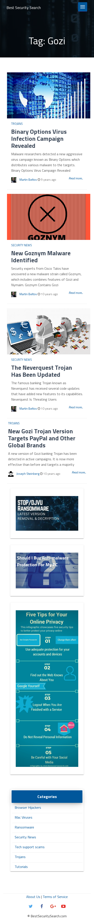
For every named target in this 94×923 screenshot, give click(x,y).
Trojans (17, 123)
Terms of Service (55, 896)
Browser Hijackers (28, 807)
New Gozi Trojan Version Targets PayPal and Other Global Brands (41, 438)
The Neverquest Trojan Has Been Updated (41, 371)
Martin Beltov (28, 179)
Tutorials (21, 866)
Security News (21, 245)
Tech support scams (30, 847)
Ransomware (24, 827)
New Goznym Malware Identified (41, 256)
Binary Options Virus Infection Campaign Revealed (39, 138)
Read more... (76, 178)
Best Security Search (24, 8)
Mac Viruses (23, 817)
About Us (33, 896)
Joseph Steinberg (27, 473)
